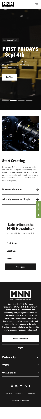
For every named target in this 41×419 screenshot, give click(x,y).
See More (9, 77)
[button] (5, 100)
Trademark (31, 394)
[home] (8, 4)
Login (20, 348)
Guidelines (19, 394)
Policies (9, 394)
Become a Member (20, 339)
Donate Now (38, 208)
